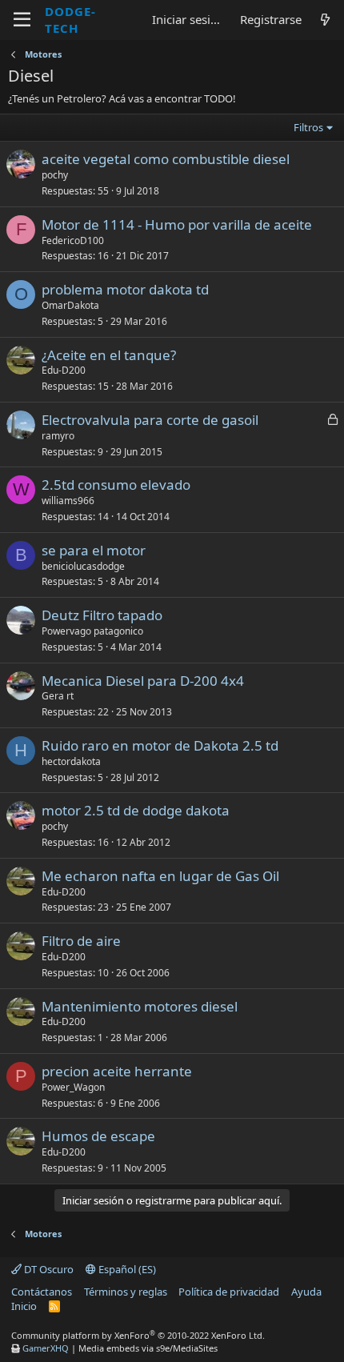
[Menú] (22, 20)
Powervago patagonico (92, 631)
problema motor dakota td (125, 289)
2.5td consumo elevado (116, 484)
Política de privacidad (228, 1291)
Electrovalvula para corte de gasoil (150, 420)
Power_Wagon (73, 1087)
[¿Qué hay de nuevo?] (325, 19)
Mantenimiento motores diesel (140, 1006)
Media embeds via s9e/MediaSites (148, 1348)
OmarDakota (70, 305)
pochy (55, 175)
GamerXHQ (45, 1348)
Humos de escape (98, 1136)
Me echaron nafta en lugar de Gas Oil (160, 876)
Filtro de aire (81, 940)
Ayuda (306, 1291)
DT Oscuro (48, 1269)
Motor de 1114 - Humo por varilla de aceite (177, 224)
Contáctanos (41, 1291)
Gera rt (58, 696)
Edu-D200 (64, 370)
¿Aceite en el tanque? (109, 355)
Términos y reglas (125, 1291)
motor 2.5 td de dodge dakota (136, 810)
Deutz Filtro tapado (102, 615)
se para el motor (94, 550)
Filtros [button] (308, 127)
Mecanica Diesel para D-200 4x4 (143, 680)
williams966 (68, 500)
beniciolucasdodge (83, 566)
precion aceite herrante (117, 1071)
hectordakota (71, 761)
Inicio (24, 1306)
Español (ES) (126, 1269)
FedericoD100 (73, 240)
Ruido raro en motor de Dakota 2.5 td (160, 745)
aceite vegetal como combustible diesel (166, 159)
